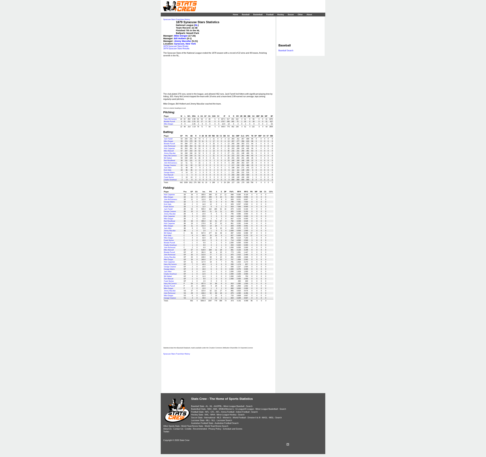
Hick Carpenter (169, 148)
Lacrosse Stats (197, 420)
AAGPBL (218, 406)
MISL (271, 418)
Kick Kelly (167, 170)
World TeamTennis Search (216, 426)
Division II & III (254, 418)
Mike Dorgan (181, 36)
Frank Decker (169, 177)
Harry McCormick (170, 119)
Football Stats (197, 412)
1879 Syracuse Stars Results (176, 48)
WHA (212, 415)
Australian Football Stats (202, 423)
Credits (188, 429)
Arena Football (227, 412)
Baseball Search (285, 50)
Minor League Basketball (267, 409)
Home (235, 14)
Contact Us (178, 429)
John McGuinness (170, 163)
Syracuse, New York (185, 43)
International (209, 418)
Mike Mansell (169, 151)
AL (207, 406)
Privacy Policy (214, 429)
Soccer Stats (196, 418)
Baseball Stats (197, 406)
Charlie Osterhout (170, 180)
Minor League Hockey (226, 415)
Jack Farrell (168, 139)
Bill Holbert (180, 38)
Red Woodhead (169, 160)
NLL (213, 420)
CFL (212, 412)
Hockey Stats (197, 415)
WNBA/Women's (226, 409)
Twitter (166, 432)
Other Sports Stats (171, 426)
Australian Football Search (227, 423)
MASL (264, 418)
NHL (207, 415)
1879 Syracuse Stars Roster (175, 46)
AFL (218, 412)
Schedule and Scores (232, 429)
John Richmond (169, 146)
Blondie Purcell (169, 121)
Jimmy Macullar (182, 41)
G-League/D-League (244, 409)
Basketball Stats (198, 409)
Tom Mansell (168, 175)
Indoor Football (243, 412)
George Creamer (170, 165)
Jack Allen (167, 168)
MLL (208, 420)
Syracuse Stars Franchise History (176, 19)
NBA (209, 409)
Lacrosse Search (224, 420)
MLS (219, 418)
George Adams (169, 172)
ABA (215, 409)
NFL (207, 412)
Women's (227, 418)
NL (196, 25)
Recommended (200, 429)
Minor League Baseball (234, 406)
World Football (239, 418)
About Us (167, 429)
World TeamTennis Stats (192, 426)
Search (249, 406)
